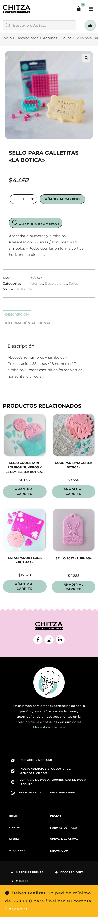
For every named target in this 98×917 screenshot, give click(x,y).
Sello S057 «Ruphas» (74, 558)
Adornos (50, 38)
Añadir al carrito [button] (25, 491)
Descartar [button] (16, 909)
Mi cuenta (17, 850)
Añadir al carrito (62, 199)
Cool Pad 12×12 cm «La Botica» (73, 465)
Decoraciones (27, 38)
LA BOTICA (23, 289)
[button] (86, 58)
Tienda (14, 827)
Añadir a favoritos (39, 224)
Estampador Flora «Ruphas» (25, 560)
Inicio (7, 38)
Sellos (66, 38)
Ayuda (14, 839)
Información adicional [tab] (28, 323)
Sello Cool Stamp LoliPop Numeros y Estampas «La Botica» (25, 467)
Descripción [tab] (17, 314)
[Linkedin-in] (60, 639)
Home (13, 816)
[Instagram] (49, 639)
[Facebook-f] (37, 639)
